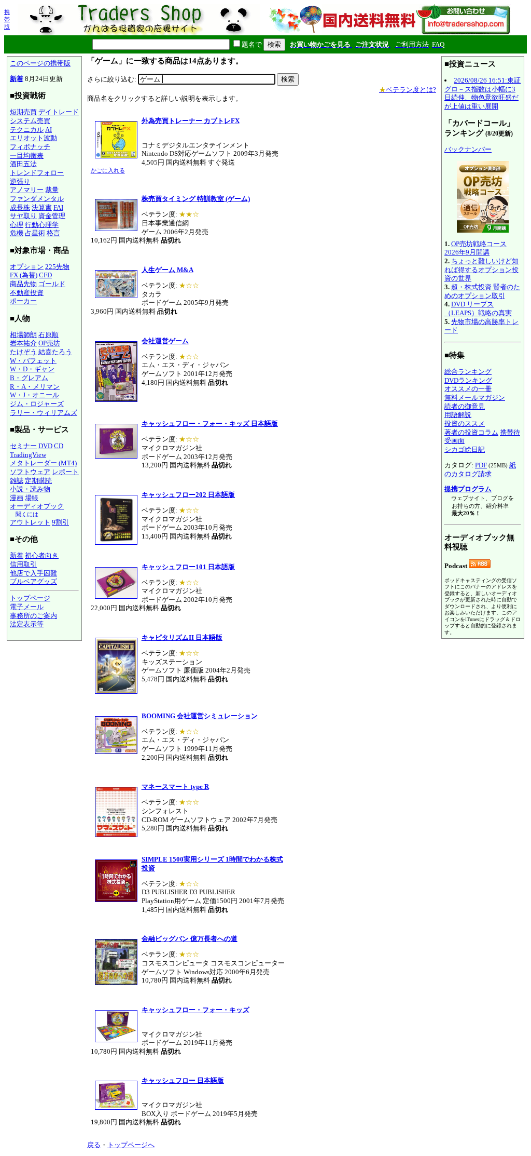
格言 (53, 233)
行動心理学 (42, 224)
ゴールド (51, 284)
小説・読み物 (30, 489)
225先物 (57, 267)
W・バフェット (33, 361)
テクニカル (27, 129)
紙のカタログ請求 (480, 469)
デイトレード (58, 112)
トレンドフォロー (37, 173)
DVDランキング (468, 380)
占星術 (35, 233)
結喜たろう (55, 352)
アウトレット (30, 522)
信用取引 (23, 564)
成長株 (20, 207)
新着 (16, 79)
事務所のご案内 (33, 616)
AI (48, 129)
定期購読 (38, 481)
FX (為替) (23, 275)
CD (58, 446)
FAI (58, 207)
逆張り (20, 181)
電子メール (27, 607)
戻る (94, 1145)
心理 (16, 224)
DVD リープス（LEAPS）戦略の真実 (478, 308)
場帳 (31, 498)
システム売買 (30, 121)
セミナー (23, 446)
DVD (45, 446)
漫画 (16, 498)
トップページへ (131, 1145)
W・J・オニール (34, 395)
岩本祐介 (23, 343)
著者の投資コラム (471, 432)
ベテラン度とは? (407, 89)
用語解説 (457, 415)
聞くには (27, 514)
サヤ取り (23, 216)
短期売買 (23, 112)
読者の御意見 (464, 406)
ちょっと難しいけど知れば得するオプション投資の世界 (481, 269)
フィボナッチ (30, 147)
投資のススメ (464, 423)
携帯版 (7, 19)
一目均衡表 (27, 155)
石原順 (48, 335)
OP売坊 (49, 343)
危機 (16, 233)
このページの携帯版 (40, 63)
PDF (481, 465)
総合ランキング (468, 371)
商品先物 (23, 284)
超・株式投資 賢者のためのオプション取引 (482, 291)
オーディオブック (37, 506)
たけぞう (23, 352)
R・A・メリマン (35, 387)
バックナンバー (468, 149)
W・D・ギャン (32, 369)
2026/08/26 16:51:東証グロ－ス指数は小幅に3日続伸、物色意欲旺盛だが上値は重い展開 (482, 93)
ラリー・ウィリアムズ (43, 412)
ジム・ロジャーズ (37, 404)
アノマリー (27, 190)
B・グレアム (29, 378)
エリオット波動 (33, 138)
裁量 (52, 190)
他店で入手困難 (33, 573)
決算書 (42, 207)
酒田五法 (23, 164)
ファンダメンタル (37, 199)
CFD (45, 275)
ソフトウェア (30, 472)
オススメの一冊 (468, 389)
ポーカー (23, 301)
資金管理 (51, 216)
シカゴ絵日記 (464, 449)
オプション (27, 267)
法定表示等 (27, 624)
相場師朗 (23, 335)
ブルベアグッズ (33, 581)
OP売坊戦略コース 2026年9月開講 (475, 248)
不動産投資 (27, 293)
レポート (65, 472)
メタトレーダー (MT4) (43, 463)
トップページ (30, 598)
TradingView (28, 455)
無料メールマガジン (474, 397)
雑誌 (16, 481)
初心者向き (42, 555)
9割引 (60, 522)
